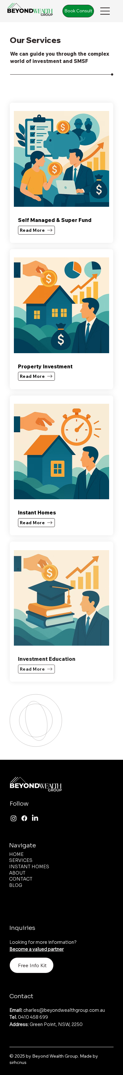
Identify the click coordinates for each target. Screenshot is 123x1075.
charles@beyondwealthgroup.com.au (57, 1010)
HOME (16, 854)
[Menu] (105, 11)
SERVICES (20, 860)
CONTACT (20, 879)
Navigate (22, 845)
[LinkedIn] (35, 818)
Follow (19, 803)
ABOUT (17, 873)
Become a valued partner (36, 949)
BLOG (15, 885)
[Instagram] (13, 818)
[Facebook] (24, 818)
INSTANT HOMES (29, 866)
